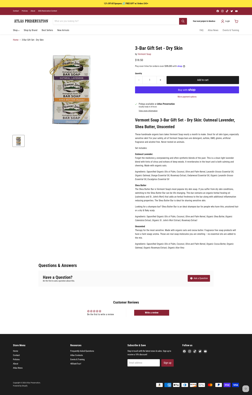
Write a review (151, 312)
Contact (16, 11)
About (33, 11)
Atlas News (213, 30)
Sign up (167, 362)
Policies (25, 11)
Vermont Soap (144, 54)
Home (16, 40)
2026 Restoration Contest (47, 11)
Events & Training (231, 30)
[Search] (183, 21)
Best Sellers (47, 30)
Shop (15, 30)
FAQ (201, 30)
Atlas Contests (76, 355)
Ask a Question (200, 278)
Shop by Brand (30, 30)
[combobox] (116, 21)
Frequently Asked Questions (82, 351)
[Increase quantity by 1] (160, 80)
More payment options (187, 97)
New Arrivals (63, 30)
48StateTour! (75, 363)
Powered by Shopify (20, 386)
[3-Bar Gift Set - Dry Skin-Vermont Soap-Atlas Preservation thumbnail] (18, 141)
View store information (148, 111)
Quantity (138, 73)
